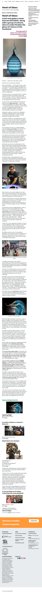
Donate (9, 1)
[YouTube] (23, 558)
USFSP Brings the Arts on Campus (9, 509)
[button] (39, 1)
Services (36, 1)
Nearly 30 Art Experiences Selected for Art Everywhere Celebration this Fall (33, 14)
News (13, 1)
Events (22, 1)
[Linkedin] (21, 558)
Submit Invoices (18, 535)
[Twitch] (24, 558)
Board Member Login (19, 542)
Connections (31, 1)
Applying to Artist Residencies (8, 508)
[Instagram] (19, 558)
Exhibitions (17, 1)
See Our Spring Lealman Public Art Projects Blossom (33, 24)
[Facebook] (18, 558)
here (25, 36)
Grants (26, 1)
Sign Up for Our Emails (20, 537)
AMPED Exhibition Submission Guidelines (33, 21)
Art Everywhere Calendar (20, 533)
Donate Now (34, 520)
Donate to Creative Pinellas (19, 540)
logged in (10, 512)
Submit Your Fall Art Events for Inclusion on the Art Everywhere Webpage (34, 9)
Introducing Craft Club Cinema (33, 18)
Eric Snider (16, 9)
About (6, 1)
